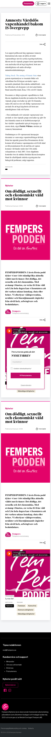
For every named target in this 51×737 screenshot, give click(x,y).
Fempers (16, 311)
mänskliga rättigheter (26, 391)
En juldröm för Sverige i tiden (18, 639)
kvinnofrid (32, 606)
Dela (41, 44)
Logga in (43, 3)
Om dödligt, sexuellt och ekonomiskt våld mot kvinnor (24, 195)
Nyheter (9, 185)
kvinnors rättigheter (25, 610)
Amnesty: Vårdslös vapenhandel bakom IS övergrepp (24, 24)
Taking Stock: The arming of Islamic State (21, 75)
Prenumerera (28, 3)
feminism (21, 606)
